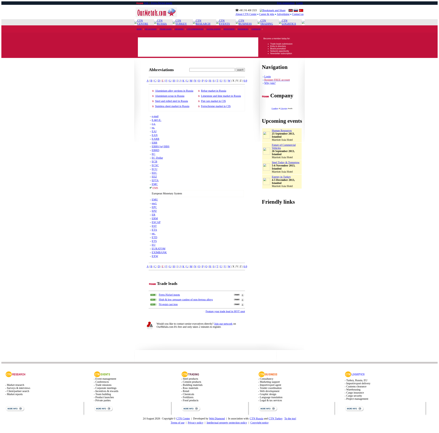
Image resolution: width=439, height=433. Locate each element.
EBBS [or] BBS (160, 146)
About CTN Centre (246, 14)
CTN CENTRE (142, 22)
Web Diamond (217, 418)
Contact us (298, 14)
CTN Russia (256, 418)
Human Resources (282, 130)
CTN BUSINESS (245, 22)
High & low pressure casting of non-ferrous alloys (186, 299)
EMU (155, 199)
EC (153, 154)
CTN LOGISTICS (289, 22)
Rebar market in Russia (213, 90)
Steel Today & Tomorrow (286, 162)
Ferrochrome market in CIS (216, 106)
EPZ (154, 210)
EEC (154, 172)
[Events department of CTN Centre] (102, 376)
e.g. (154, 123)
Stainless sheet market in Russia (172, 106)
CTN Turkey (276, 418)
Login (299, 3)
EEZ (154, 176)
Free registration (285, 3)
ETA (154, 229)
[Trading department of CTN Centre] (190, 376)
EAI (154, 131)
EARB (155, 138)
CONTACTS (256, 29)
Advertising (283, 14)
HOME (139, 29)
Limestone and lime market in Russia (221, 95)
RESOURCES (243, 29)
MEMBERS (179, 29)
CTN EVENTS (224, 22)
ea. (153, 127)
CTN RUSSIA (162, 22)
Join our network (223, 323)
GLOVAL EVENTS (213, 29)
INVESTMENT (229, 29)
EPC (154, 207)
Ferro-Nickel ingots (169, 294)
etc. (154, 233)
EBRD (155, 150)
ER (153, 214)
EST (154, 226)
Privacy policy (195, 422)
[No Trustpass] (237, 294)
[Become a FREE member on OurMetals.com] (149, 329)
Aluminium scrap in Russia (169, 95)
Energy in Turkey (281, 176)
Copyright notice (259, 422)
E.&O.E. (156, 120)
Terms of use (178, 422)
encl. (154, 203)
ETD (154, 237)
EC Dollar (157, 157)
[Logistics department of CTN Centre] (355, 376)
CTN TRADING (266, 22)
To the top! (290, 418)
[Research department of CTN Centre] (15, 376)
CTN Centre (183, 418)
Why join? (270, 83)
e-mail (155, 116)
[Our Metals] (156, 16)
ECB (154, 161)
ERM (155, 218)
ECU (154, 169)
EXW (155, 256)
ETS (154, 241)
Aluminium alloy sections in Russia (174, 90)
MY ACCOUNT (150, 29)
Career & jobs (266, 14)
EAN (155, 135)
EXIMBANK (159, 252)
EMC (155, 184)
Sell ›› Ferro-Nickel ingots (158, 3)
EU (154, 244)
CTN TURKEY (181, 22)
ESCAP (156, 222)
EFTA (155, 180)
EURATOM (158, 248)
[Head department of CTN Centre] (268, 376)
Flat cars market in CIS (213, 101)
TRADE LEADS (165, 29)
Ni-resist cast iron (168, 304)
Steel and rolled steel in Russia (171, 101)
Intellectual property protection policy (227, 422)
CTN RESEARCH (203, 22)
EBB (154, 142)
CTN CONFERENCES (195, 29)
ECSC (155, 165)
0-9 (245, 80)
